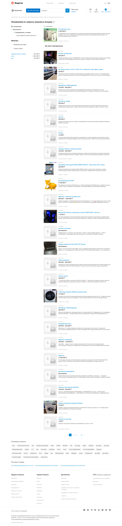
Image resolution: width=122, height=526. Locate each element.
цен (12, 58)
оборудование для (17, 449)
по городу (77, 445)
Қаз (105, 3)
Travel (38, 481)
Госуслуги (39, 497)
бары (67, 453)
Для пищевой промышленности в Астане (22, 465)
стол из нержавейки (88, 449)
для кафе (97, 453)
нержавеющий (59, 453)
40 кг (40, 453)
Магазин (39, 478)
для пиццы (105, 453)
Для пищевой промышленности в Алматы (47, 465)
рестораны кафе (16, 453)
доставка (98, 445)
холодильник (88, 453)
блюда (46, 453)
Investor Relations (97, 484)
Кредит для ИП (15, 494)
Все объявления (16, 26)
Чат (90, 11)
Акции (38, 494)
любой (58, 445)
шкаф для (51, 449)
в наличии (43, 449)
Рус (109, 3)
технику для (44, 457)
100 (71, 445)
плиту (64, 449)
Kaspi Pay (63, 478)
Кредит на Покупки (16, 490)
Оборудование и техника (23, 32)
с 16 (32, 449)
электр (26, 453)
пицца (84, 445)
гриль (52, 445)
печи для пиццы (16, 457)
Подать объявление (105, 11)
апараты (99, 449)
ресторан (106, 445)
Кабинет (96, 11)
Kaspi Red (13, 484)
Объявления (18, 10)
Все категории (34, 10)
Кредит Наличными (16, 497)
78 (81, 435)
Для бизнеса (17, 29)
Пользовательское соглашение (101, 478)
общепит (91, 445)
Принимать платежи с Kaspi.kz (69, 492)
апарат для (33, 453)
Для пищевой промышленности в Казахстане (72, 465)
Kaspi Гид (39, 503)
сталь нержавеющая (74, 449)
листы (59, 449)
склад (80, 453)
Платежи (39, 484)
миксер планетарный (42, 445)
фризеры (74, 453)
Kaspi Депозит (15, 487)
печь (12, 56)
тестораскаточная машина (30, 457)
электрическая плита (23, 445)
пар (37, 449)
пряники (65, 445)
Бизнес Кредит (65, 481)
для (52, 453)
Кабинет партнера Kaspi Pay (68, 499)
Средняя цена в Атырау (18, 54)
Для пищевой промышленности (26, 35)
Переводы (39, 490)
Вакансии (95, 481)
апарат (27, 449)
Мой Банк (39, 487)
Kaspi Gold (14, 478)
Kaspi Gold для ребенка (17, 481)
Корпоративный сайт (17, 522)
